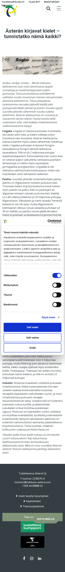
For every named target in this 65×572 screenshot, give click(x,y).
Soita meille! (46, 519)
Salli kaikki (32, 327)
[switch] (56, 285)
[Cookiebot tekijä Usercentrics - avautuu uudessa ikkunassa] (47, 221)
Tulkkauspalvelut (13, 1)
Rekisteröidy (51, 1)
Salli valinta (32, 337)
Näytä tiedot (48, 317)
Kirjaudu (7, 5)
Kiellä (33, 347)
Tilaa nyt (34, 1)
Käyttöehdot (33, 501)
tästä (20, 445)
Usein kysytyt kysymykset (33, 496)
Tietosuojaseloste (33, 506)
